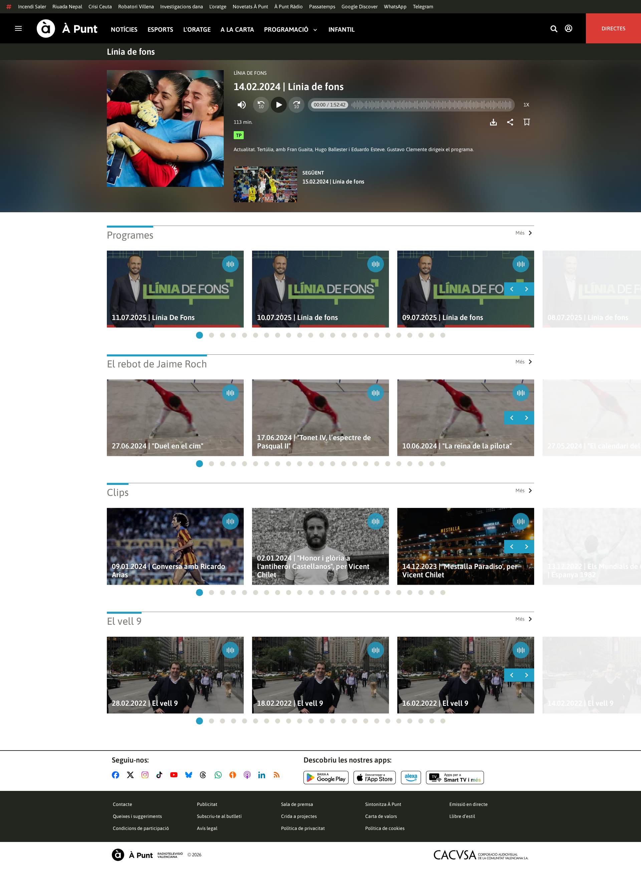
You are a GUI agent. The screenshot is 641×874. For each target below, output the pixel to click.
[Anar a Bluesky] (190, 775)
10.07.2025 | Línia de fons (297, 317)
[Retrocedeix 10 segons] (261, 105)
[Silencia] (242, 105)
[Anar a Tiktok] (160, 775)
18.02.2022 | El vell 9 (290, 703)
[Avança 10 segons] (296, 105)
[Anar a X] (132, 775)
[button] (199, 335)
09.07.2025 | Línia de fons (442, 317)
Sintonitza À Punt (383, 804)
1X (526, 104)
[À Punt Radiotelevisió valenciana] (147, 855)
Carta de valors (381, 816)
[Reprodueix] (279, 105)
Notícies (124, 29)
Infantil (342, 29)
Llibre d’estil (462, 816)
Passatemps (322, 6)
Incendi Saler (32, 6)
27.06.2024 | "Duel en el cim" (157, 446)
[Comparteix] (511, 122)
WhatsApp (395, 6)
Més (519, 233)
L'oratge (217, 6)
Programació (286, 29)
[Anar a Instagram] (146, 775)
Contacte (122, 804)
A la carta (237, 29)
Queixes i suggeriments (137, 816)
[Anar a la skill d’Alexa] (411, 777)
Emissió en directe (468, 804)
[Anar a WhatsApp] (219, 775)
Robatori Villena (136, 6)
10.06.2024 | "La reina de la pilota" (457, 446)
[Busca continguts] (554, 29)
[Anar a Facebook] (117, 775)
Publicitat (207, 804)
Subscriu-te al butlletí (219, 816)
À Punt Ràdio (288, 6)
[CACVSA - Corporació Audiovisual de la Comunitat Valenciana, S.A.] (481, 855)
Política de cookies (385, 828)
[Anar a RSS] (278, 775)
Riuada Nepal (67, 6)
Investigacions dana (181, 6)
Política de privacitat (303, 828)
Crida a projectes (299, 816)
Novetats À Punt (250, 6)
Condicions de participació (141, 828)
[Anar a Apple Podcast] (248, 775)
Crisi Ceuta (100, 6)
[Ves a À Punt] (67, 28)
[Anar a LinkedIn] (263, 775)
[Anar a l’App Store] (375, 777)
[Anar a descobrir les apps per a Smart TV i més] (455, 777)
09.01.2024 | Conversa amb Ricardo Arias (168, 570)
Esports (160, 29)
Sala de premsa (297, 804)
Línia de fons (131, 52)
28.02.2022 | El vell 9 (145, 703)
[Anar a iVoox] (234, 775)
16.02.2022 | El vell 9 (435, 703)
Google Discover (360, 6)
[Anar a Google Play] (326, 777)
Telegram (423, 6)
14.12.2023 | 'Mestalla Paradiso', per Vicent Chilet (459, 570)
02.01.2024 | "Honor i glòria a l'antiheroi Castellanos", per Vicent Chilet (313, 566)
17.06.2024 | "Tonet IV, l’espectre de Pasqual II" (314, 441)
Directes (613, 28)
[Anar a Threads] (205, 775)
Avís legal (207, 828)
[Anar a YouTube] (175, 775)
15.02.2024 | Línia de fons (333, 181)
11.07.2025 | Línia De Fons (153, 317)
